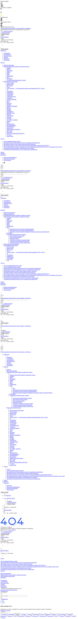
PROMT (9, 109)
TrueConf (9, 117)
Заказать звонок (5, 34)
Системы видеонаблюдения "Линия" (16, 80)
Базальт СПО (10, 84)
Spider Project (10, 115)
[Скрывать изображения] (1, 20)
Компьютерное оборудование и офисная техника (16, 66)
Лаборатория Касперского (13, 129)
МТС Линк (9, 130)
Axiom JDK (10, 95)
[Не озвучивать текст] (1, 25)
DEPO (8, 69)
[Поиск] (2, 166)
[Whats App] (4, 162)
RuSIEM (9, 110)
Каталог (3, 62)
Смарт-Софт (10, 136)
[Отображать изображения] (1, 18)
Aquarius (9, 68)
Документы (7, 60)
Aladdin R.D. (10, 92)
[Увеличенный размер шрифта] (2, 6)
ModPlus (9, 104)
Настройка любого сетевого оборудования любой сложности (19, 144)
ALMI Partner (10, 93)
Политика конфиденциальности (9, 590)
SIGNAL (9, 114)
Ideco (8, 102)
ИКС (8, 122)
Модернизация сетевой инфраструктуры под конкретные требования (22, 142)
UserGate (9, 118)
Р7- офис (9, 134)
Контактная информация (10, 157)
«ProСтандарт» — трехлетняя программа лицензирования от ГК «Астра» (26, 88)
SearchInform (10, 111)
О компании (7, 53)
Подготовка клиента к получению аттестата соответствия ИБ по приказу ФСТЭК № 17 (26, 145)
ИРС (8, 77)
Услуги (2, 138)
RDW (8, 74)
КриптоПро (10, 128)
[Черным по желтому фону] (1, 14)
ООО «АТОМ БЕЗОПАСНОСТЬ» (16, 133)
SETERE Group (11, 113)
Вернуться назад (5, 530)
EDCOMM (9, 70)
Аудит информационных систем (12, 141)
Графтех (9, 121)
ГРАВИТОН (10, 76)
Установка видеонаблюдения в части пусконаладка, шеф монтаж (20, 149)
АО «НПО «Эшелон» (12, 119)
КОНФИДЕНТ (11, 126)
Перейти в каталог (5, 610)
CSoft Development (11, 99)
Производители (8, 56)
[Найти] (2, 175)
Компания (3, 50)
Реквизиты (6, 58)
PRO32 (8, 107)
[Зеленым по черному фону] (1, 16)
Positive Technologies (12, 106)
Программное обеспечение (11, 81)
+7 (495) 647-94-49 (7, 31)
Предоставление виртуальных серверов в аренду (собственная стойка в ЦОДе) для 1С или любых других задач (33, 146)
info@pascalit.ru (5, 37)
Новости (3, 153)
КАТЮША (9, 78)
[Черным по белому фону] (1, 9)
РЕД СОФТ (10, 85)
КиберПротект (10, 124)
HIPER (8, 72)
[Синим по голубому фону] (1, 12)
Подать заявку (4, 49)
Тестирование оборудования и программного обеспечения (19, 148)
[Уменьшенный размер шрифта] (1, 2)
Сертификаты (7, 54)
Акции (2, 152)
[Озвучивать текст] (2, 23)
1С (7, 89)
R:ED (8, 73)
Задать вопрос (7, 160)
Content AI (9, 98)
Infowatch (9, 103)
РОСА (8, 87)
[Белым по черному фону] (1, 11)
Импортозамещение (9, 65)
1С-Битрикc (10, 91)
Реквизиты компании (9, 158)
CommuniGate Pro (11, 96)
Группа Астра (10, 83)
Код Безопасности (11, 125)
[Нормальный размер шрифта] (2, 4)
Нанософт (9, 132)
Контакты (3, 155)
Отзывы (6, 57)
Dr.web (8, 100)
